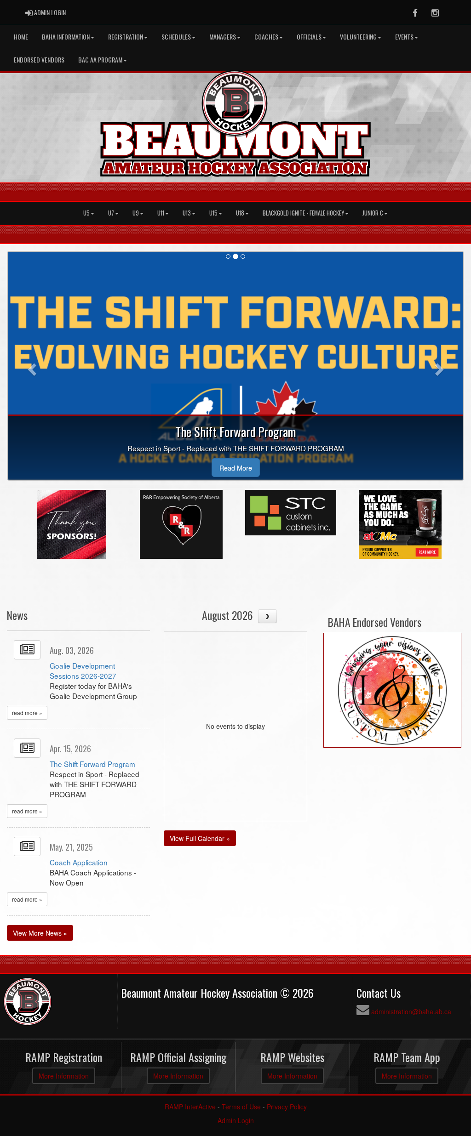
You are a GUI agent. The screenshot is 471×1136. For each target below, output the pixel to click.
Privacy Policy (287, 1106)
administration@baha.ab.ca (411, 1011)
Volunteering (358, 36)
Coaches (266, 36)
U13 (187, 213)
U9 (135, 213)
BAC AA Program (100, 59)
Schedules (176, 36)
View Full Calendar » (200, 838)
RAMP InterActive (190, 1106)
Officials (309, 36)
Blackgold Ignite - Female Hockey (303, 213)
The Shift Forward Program (92, 764)
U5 (86, 213)
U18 (240, 213)
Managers (222, 36)
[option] (71, 524)
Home (21, 36)
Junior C (372, 213)
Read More (235, 467)
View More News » (40, 932)
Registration (125, 36)
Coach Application (79, 862)
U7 (111, 213)
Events (404, 36)
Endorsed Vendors (39, 59)
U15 (213, 213)
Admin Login (236, 1120)
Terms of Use (241, 1106)
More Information (64, 1075)
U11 (160, 213)
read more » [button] (27, 712)
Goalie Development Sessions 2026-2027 (83, 670)
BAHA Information (66, 36)
